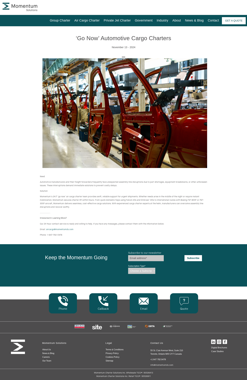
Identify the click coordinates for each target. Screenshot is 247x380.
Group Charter (60, 20)
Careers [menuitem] (46, 357)
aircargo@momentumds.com (59, 229)
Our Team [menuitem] (46, 361)
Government (144, 20)
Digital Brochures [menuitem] (219, 348)
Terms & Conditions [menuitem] (114, 349)
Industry (162, 20)
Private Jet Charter (117, 20)
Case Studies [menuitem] (217, 351)
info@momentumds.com (161, 365)
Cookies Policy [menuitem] (112, 357)
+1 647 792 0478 (158, 359)
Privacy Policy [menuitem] (112, 353)
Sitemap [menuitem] (109, 361)
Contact (213, 20)
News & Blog (194, 20)
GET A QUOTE (233, 20)
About (176, 20)
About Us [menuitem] (46, 349)
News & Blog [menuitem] (48, 353)
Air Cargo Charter (87, 20)
